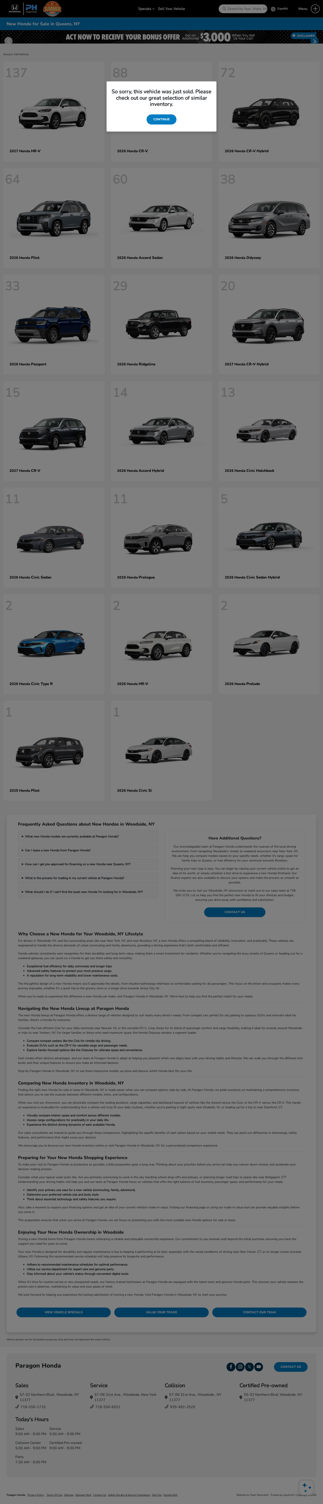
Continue (161, 119)
